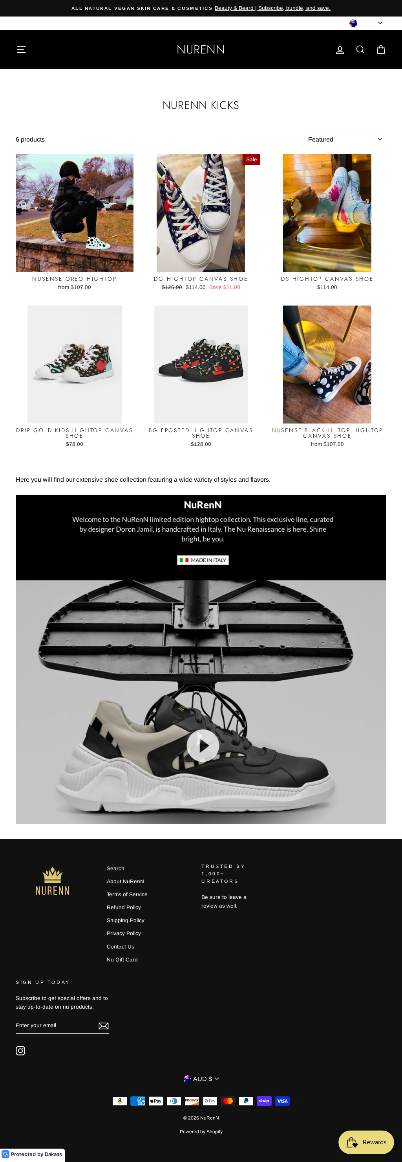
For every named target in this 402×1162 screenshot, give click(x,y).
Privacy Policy (124, 933)
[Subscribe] (104, 1025)
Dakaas (53, 1154)
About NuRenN (125, 881)
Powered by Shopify (201, 1131)
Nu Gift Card (122, 960)
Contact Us (120, 947)
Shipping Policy (125, 920)
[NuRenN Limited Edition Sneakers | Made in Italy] (201, 821)
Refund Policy (124, 907)
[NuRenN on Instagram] (20, 1050)
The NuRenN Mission (42, 23)
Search (115, 868)
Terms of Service (127, 894)
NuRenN (201, 49)
